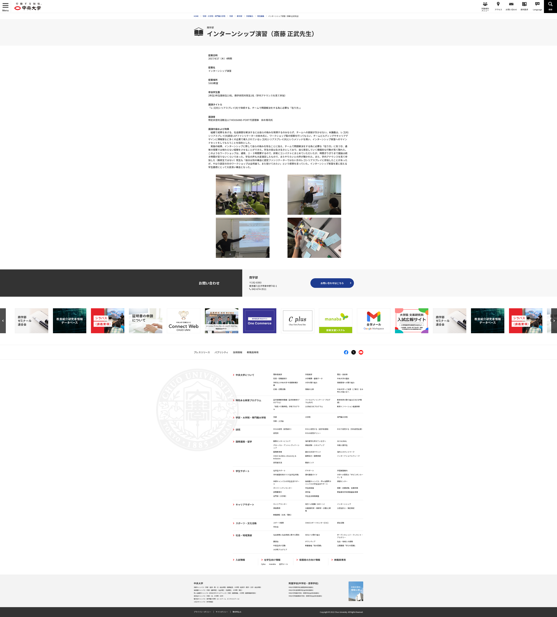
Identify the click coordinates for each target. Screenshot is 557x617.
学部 (275, 417)
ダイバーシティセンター (282, 488)
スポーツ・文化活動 (246, 523)
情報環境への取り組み (346, 382)
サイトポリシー (222, 611)
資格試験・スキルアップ (314, 445)
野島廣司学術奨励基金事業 (347, 492)
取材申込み (237, 611)
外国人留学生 (342, 445)
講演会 (275, 541)
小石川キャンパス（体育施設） (204, 602)
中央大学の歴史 (343, 378)
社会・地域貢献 (244, 535)
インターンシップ (344, 504)
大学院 (307, 417)
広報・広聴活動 (279, 389)
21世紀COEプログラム (314, 406)
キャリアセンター (280, 504)
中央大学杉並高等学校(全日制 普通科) (301, 590)
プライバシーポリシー (202, 611)
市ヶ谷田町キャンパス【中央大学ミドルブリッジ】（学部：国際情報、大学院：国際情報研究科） (225, 593)
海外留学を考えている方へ (315, 441)
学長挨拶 (308, 374)
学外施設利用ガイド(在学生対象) (286, 474)
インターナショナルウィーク (348, 456)
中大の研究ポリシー (313, 433)
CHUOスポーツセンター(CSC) (316, 522)
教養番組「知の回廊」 (314, 545)
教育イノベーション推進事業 (348, 406)
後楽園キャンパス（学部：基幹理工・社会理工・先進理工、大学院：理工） (218, 590)
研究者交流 (277, 462)
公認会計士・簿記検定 (346, 508)
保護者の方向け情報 (309, 559)
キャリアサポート (245, 504)
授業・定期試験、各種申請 (347, 488)
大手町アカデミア (280, 549)
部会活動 (340, 522)
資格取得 (276, 508)
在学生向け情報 (272, 559)
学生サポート (243, 471)
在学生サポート (279, 470)
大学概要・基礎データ (314, 378)
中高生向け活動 (279, 545)
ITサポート (309, 470)
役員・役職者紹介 (280, 378)
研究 (238, 429)
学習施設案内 (342, 470)
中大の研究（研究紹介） (282, 429)
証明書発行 (277, 492)
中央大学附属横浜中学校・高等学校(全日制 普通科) (305, 596)
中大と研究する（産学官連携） (317, 429)
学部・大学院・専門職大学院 (251, 417)
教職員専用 (340, 559)
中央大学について (245, 375)
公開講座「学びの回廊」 (346, 545)
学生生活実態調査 (312, 496)
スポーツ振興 (278, 522)
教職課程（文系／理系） (282, 514)
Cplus (263, 564)
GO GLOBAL (342, 441)
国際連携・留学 (244, 441)
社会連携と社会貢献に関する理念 (286, 534)
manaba (272, 564)
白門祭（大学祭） (280, 496)
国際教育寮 (277, 452)
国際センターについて (282, 441)
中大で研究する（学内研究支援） (350, 429)
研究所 (275, 433)
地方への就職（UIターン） (315, 504)
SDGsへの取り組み (312, 534)
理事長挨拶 (277, 374)
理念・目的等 (342, 374)
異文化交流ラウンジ (313, 452)
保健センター (342, 481)
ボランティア (310, 541)
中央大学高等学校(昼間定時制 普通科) (301, 587)
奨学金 (307, 492)
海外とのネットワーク (346, 452)
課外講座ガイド (311, 474)
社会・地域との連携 (345, 541)
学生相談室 (309, 488)
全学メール (283, 564)
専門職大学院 (342, 417)
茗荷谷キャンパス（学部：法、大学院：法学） (209, 596)
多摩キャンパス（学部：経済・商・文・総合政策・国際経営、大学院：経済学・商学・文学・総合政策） (228, 587)
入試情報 (240, 559)
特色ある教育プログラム (248, 400)
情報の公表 (309, 389)
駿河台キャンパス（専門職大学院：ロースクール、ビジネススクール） (217, 599)
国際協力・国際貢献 (313, 456)
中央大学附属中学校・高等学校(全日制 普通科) (304, 593)
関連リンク (309, 462)
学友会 (275, 527)
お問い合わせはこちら (332, 283)
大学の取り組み (311, 382)
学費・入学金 (278, 421)
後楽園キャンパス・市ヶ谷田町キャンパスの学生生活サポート (318, 482)
